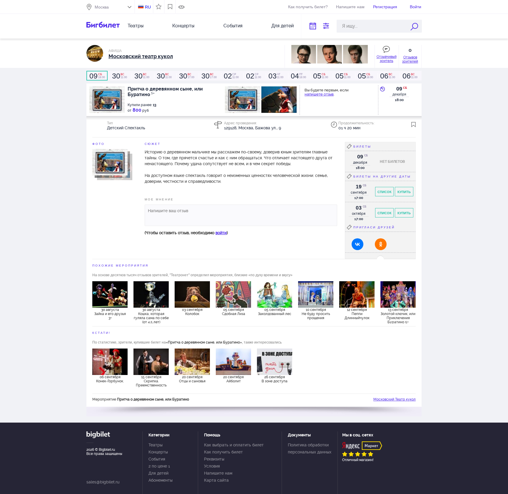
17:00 (186, 76)
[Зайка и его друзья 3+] (110, 294)
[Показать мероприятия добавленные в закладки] (170, 6)
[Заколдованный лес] (274, 294)
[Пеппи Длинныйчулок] (357, 294)
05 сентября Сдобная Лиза (233, 312)
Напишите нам (350, 6)
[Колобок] (192, 294)
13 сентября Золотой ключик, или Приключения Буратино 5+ (398, 316)
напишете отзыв (319, 94)
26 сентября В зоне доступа (275, 379)
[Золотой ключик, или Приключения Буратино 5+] (398, 294)
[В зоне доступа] (274, 362)
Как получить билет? (308, 6)
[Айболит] (233, 362)
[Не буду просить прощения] (315, 294)
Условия (212, 466)
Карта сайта (216, 480)
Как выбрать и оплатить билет (234, 445)
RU (148, 7)
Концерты (183, 26)
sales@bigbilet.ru (102, 482)
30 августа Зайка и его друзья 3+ (110, 314)
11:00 (119, 76)
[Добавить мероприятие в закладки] (413, 124)
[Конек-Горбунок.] (110, 362)
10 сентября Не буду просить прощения (316, 314)
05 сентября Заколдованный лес (274, 312)
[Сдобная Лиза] (233, 294)
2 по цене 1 (159, 466)
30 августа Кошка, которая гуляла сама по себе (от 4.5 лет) (151, 316)
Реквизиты (214, 459)
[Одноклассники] (381, 244)
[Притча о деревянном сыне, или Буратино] (110, 162)
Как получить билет (223, 452)
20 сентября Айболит (233, 379)
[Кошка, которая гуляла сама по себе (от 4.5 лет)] (151, 294)
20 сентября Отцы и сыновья (192, 379)
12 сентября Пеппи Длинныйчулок (357, 314)
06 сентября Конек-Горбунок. (110, 379)
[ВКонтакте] (357, 244)
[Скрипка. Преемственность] (151, 362)
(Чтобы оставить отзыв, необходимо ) (186, 232)
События (233, 26)
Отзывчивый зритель (387, 59)
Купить (404, 192)
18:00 (97, 76)
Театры (135, 26)
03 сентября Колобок (192, 312)
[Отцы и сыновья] (192, 362)
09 (399, 89)
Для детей (282, 26)
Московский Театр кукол (394, 399)
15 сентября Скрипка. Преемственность (151, 381)
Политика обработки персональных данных (309, 448)
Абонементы (160, 480)
